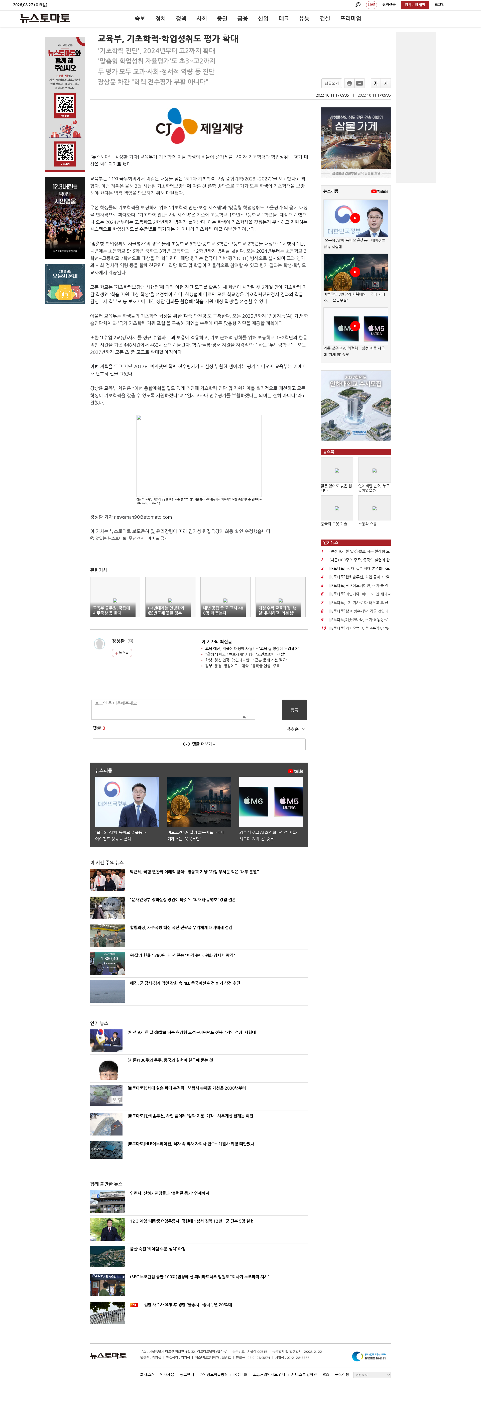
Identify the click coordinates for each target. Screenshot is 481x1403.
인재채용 (167, 1374)
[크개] (376, 83)
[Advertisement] (416, 107)
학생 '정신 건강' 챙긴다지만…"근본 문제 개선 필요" (246, 660)
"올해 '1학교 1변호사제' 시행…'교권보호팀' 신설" (245, 654)
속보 (140, 18)
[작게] (386, 83)
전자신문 (389, 4)
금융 (242, 18)
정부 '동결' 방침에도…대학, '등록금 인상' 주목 (242, 666)
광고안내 (187, 1374)
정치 (160, 18)
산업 (263, 18)
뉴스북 (123, 653)
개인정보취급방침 (214, 1374)
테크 (284, 18)
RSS (326, 1374)
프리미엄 (350, 18)
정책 (181, 18)
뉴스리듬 (330, 191)
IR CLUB (240, 1374)
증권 (222, 18)
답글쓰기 (332, 83)
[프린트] (349, 83)
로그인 (439, 4)
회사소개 (147, 1374)
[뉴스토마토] (45, 18)
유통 (304, 18)
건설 (325, 18)
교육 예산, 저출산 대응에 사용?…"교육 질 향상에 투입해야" (252, 648)
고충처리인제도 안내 (269, 1374)
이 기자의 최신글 (216, 642)
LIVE (371, 5)
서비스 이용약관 (304, 1374)
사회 (201, 18)
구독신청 (342, 1374)
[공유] (359, 83)
